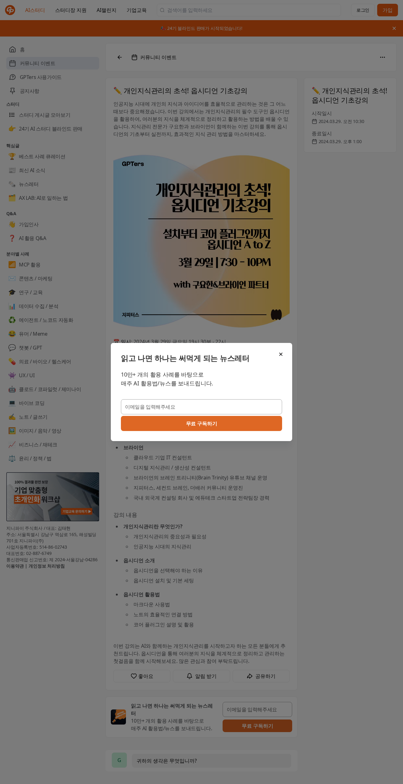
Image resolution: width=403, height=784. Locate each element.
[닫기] (281, 354)
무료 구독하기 (201, 423)
